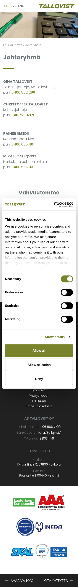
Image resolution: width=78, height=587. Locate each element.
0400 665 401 (22, 144)
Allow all (39, 350)
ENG (21, 6)
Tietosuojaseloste (39, 406)
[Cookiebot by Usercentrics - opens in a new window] (55, 204)
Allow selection (39, 365)
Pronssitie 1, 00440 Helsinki (39, 475)
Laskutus (39, 401)
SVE (13, 6)
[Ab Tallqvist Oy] (57, 5)
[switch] (67, 292)
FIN (6, 6)
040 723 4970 (23, 115)
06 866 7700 (51, 427)
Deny (39, 379)
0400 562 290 (23, 92)
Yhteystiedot (39, 395)
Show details (55, 337)
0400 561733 (22, 167)
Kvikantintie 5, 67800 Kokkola (39, 464)
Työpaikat (39, 390)
